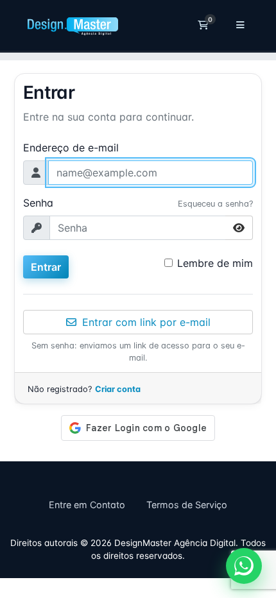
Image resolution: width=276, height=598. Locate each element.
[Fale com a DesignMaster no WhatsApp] (244, 566)
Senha (38, 202)
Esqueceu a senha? (215, 204)
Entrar (46, 267)
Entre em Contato (87, 504)
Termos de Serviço (186, 504)
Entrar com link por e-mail (145, 322)
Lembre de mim (215, 263)
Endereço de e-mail (71, 147)
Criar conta (118, 389)
